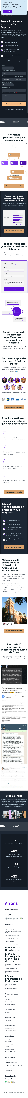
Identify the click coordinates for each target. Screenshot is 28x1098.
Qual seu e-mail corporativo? (9, 70)
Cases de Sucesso (9, 1049)
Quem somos (8, 1020)
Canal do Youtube (9, 1044)
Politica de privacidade (10, 1030)
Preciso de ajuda (9, 912)
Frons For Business (9, 1068)
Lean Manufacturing (10, 1009)
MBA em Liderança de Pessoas (12, 944)
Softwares (7, 1012)
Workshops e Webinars (10, 1039)
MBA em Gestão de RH (10, 941)
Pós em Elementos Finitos (11, 968)
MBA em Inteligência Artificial (12, 935)
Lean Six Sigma (8, 999)
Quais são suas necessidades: (9, 92)
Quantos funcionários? (7, 82)
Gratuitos (7, 996)
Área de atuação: (6, 87)
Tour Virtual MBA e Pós (10, 1051)
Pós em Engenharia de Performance (13, 979)
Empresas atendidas (10, 1025)
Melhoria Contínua (9, 1007)
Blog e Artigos (8, 1041)
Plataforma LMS (9, 1070)
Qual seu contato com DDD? (7, 76)
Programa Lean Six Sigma (11, 988)
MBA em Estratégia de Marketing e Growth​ (12, 957)
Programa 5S (8, 1060)
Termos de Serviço (9, 1028)
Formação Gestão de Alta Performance (11, 985)
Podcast (7, 1046)
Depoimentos (8, 1023)
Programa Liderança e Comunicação (13, 1065)
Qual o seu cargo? (18, 76)
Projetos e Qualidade (10, 1004)
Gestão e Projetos (9, 1002)
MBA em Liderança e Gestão (11, 938)
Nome (3, 65)
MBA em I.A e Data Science (12, 948)
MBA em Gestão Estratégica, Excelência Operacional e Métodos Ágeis (13, 931)
